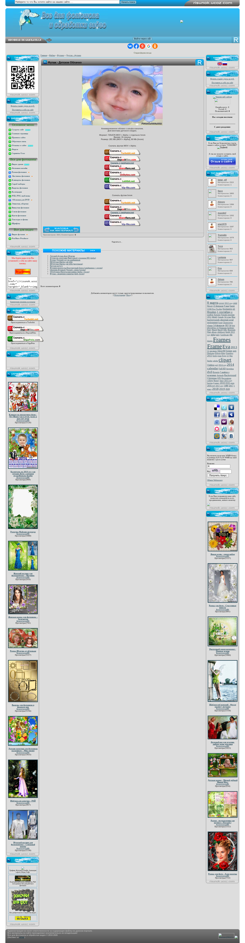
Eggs (224, 356)
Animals (220, 375)
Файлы (52, 55)
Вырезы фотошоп (19, 188)
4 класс (216, 383)
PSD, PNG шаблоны (20, 196)
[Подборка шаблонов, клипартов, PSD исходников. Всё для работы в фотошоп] (23, 872)
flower (210, 306)
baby (218, 335)
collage (210, 381)
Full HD (222, 368)
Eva (226, 346)
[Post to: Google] (224, 414)
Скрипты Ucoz (18, 153)
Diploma (210, 353)
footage (229, 351)
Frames (222, 339)
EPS (219, 378)
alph (234, 351)
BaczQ (220, 330)
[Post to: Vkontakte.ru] (231, 436)
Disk (209, 332)
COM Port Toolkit (214, 309)
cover (221, 303)
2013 (234, 347)
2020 (227, 389)
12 (228, 356)
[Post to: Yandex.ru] (231, 429)
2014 (230, 365)
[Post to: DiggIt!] (231, 407)
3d (230, 325)
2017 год (219, 386)
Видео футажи (18, 234)
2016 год (211, 385)
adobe (215, 361)
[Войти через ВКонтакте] (130, 46)
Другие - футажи (73, 55)
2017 (231, 385)
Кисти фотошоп (18, 216)
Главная (44, 55)
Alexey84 (221, 351)
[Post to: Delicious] (216, 407)
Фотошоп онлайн (19, 168)
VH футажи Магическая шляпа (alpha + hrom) (69, 272)
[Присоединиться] (25, 321)
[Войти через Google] (149, 46)
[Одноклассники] (130, 242)
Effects (218, 353)
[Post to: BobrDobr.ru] (231, 422)
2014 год (222, 365)
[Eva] (212, 274)
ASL (225, 330)
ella (230, 334)
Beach (214, 330)
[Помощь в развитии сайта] (208, 505)
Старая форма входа (142, 53)
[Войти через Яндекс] (142, 46)
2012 (209, 317)
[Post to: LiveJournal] (224, 436)
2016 (222, 383)
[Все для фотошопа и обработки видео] (22, 903)
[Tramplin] (212, 241)
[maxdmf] (212, 219)
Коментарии (23, 421)
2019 (222, 389)
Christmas (212, 378)
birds (215, 356)
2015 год (228, 381)
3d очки (227, 317)
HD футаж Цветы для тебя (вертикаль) (66, 264)
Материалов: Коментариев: (226, 182)
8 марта (212, 303)
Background (230, 375)
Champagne (228, 323)
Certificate (224, 335)
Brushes (211, 312)
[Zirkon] (212, 285)
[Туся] (212, 252)
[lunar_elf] (212, 186)
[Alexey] (212, 208)
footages (227, 308)
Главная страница (19, 134)
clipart (225, 360)
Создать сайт (18, 130)
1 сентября (223, 312)
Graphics (229, 353)
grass (219, 356)
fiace (222, 381)
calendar (212, 368)
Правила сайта (18, 138)
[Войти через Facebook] (136, 46)
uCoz (21, 937)
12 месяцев (212, 351)
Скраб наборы (18, 184)
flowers (216, 372)
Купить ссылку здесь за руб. (23, 106)
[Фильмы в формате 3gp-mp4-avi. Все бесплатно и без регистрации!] (23, 913)
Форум (14, 149)
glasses (210, 325)
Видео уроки (17, 164)
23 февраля (218, 306)
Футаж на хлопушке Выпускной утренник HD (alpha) (73, 258)
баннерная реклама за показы (22, 302)
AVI (226, 325)
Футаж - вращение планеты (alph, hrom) (67, 274)
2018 (215, 389)
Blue (233, 317)
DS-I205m (211, 328)
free (233, 325)
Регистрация (119, 295)
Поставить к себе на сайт (23, 110)
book (228, 332)
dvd (209, 372)
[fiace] (212, 196)
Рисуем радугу (56, 266)
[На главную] (125, 20)
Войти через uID (142, 39)
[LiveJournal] (137, 242)
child (235, 303)
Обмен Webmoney (215, 480)
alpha (213, 334)
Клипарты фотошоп (20, 180)
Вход (128, 295)
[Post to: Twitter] (224, 407)
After (223, 353)
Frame (214, 346)
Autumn (217, 315)
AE (233, 309)
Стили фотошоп (18, 212)
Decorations (226, 378)
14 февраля (218, 325)
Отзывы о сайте (19, 145)
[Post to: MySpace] (231, 414)
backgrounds (213, 319)
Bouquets (231, 330)
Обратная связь (18, 142)
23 (217, 328)
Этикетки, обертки (19, 204)
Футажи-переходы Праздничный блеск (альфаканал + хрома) (76, 268)
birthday (230, 328)
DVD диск (229, 383)
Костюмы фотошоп (21, 176)
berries (210, 383)
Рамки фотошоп (19, 172)
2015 (209, 355)
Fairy (209, 330)
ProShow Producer (19, 238)
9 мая (226, 306)
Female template (228, 315)
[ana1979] (212, 230)
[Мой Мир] (133, 242)
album (214, 332)
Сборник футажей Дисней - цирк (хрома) (68, 270)
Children (211, 365)
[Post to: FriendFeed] (216, 422)
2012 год (228, 303)
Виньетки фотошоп (20, 208)
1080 (226, 385)
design (210, 341)
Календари (16, 192)
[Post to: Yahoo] (224, 422)
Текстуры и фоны (19, 220)
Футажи (60, 55)
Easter (232, 306)
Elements (223, 328)
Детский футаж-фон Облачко (62, 256)
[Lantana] (212, 263)
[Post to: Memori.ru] (216, 429)
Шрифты (15, 224)
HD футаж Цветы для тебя (61, 262)
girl (216, 365)
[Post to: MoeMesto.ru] (224, 429)
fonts (220, 323)
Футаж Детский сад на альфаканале (65, 260)
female (221, 317)
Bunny (216, 381)
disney (215, 317)
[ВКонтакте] (126, 242)
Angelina (230, 369)
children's (221, 332)
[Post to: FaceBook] (216, 414)
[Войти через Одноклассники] (155, 46)
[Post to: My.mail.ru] (216, 436)
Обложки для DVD (21, 200)
